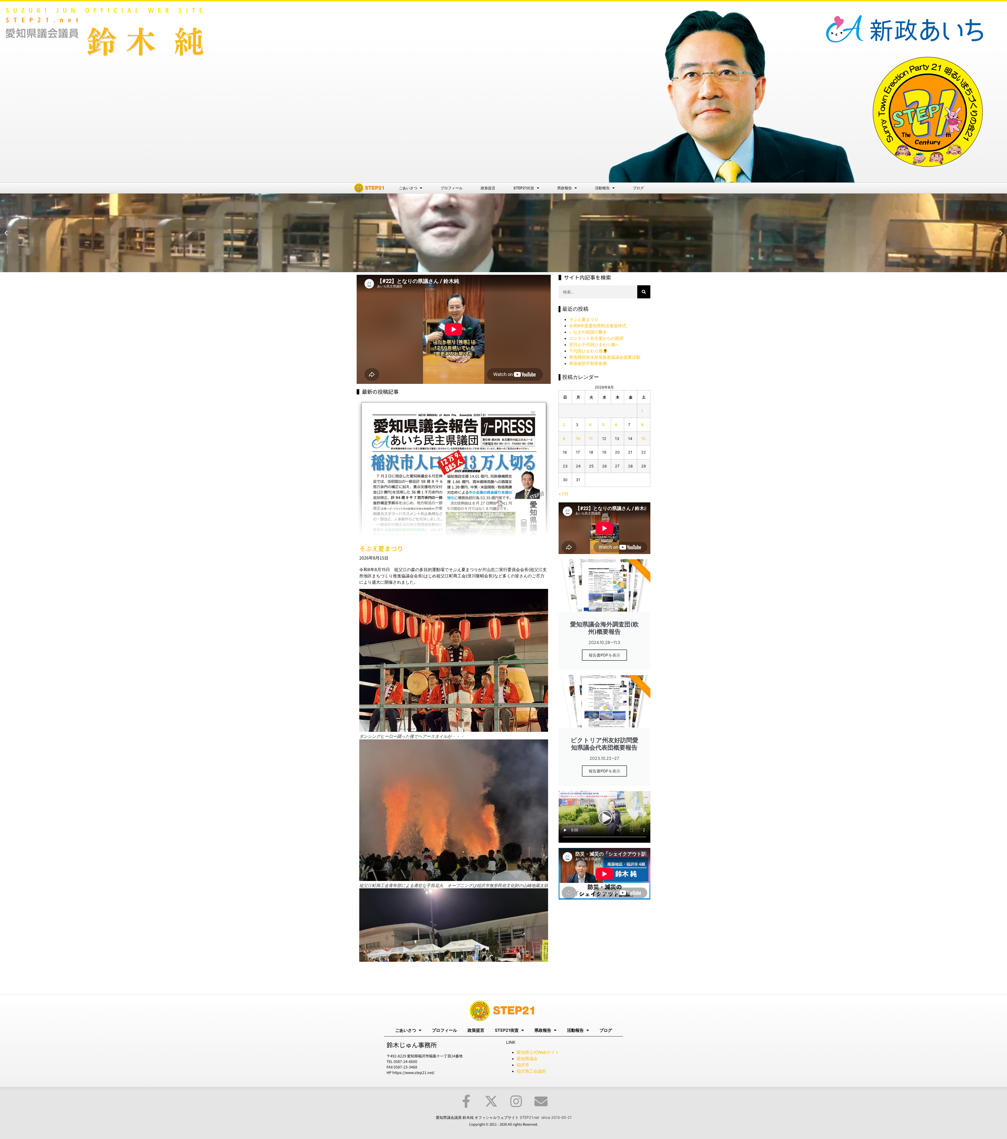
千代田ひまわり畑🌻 (588, 350)
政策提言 (488, 188)
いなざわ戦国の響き (588, 332)
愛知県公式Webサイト (538, 1052)
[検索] (643, 291)
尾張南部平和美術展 (588, 363)
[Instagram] (516, 1101)
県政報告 (564, 188)
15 (643, 438)
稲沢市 (523, 1064)
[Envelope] (541, 1101)
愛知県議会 (527, 1058)
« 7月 (564, 494)
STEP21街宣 (523, 188)
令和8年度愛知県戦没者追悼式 (597, 325)
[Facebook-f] (466, 1101)
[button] (6, 233)
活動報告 (602, 188)
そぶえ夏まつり (583, 319)
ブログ (638, 188)
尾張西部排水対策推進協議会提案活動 (604, 357)
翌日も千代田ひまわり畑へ (594, 344)
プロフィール (452, 188)
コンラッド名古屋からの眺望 (596, 338)
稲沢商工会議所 (531, 1071)
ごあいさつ (408, 188)
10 (578, 438)
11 (591, 438)
